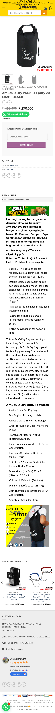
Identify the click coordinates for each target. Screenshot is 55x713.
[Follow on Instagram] (9, 684)
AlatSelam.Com (18, 658)
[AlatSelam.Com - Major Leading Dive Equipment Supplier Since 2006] (27, 7)
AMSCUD (9, 169)
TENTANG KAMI (11, 700)
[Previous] (6, 47)
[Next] (48, 47)
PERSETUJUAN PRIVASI (40, 700)
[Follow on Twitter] (14, 684)
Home (4, 87)
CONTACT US (24, 700)
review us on (17, 674)
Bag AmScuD (8, 89)
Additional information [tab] (15, 199)
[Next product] (4, 102)
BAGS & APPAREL (17, 87)
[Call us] (23, 684)
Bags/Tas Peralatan (37, 87)
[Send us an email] (19, 684)
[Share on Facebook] (9, 175)
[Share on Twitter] (14, 175)
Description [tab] (9, 195)
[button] (3, 8)
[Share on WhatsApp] (4, 175)
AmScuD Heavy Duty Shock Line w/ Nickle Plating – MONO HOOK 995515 (41, 598)
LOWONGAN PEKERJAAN (13, 702)
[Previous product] (9, 102)
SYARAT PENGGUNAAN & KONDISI (39, 702)
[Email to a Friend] (19, 175)
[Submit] (44, 12)
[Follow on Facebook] (4, 684)
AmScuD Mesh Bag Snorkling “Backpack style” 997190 (14, 597)
